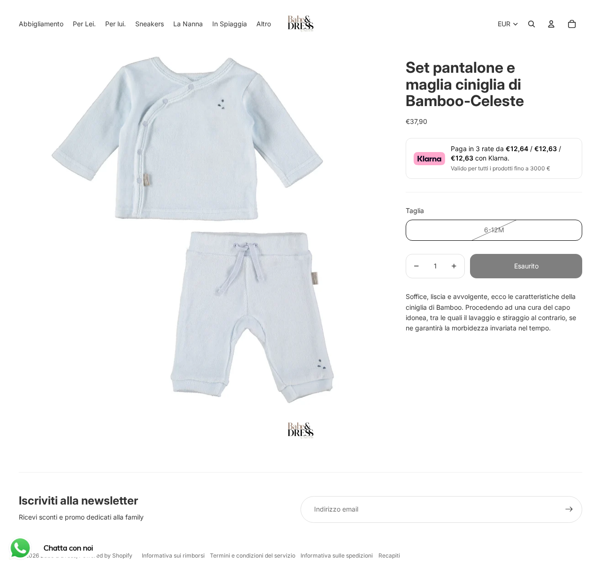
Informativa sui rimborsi (173, 555)
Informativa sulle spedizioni (336, 555)
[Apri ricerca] (531, 24)
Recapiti (389, 555)
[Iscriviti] (569, 509)
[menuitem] (263, 24)
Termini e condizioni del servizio (252, 555)
